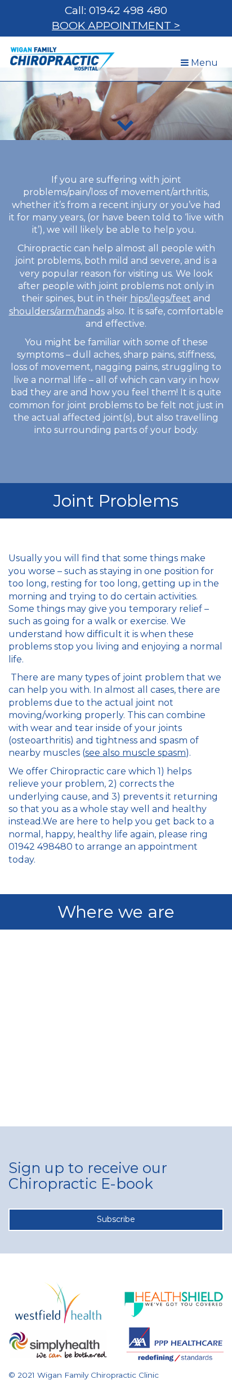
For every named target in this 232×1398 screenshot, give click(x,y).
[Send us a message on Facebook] (167, 1334)
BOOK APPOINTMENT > (116, 25)
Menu (202, 66)
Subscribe (116, 1219)
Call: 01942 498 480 (116, 10)
